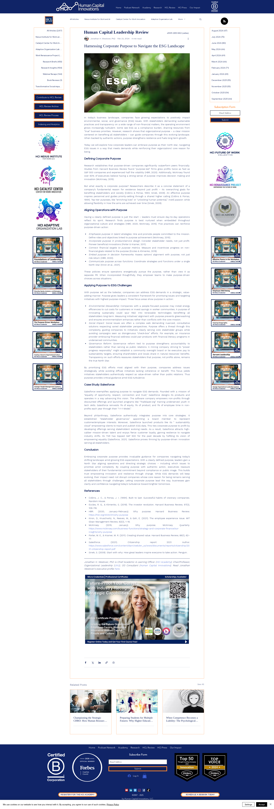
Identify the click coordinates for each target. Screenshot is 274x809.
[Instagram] (139, 790)
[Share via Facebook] (85, 662)
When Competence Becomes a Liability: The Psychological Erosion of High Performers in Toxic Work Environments (182, 719)
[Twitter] (135, 790)
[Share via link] (106, 662)
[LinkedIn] (130, 790)
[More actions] (188, 38)
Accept (262, 804)
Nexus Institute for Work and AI (97, 19)
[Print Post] (113, 662)
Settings (248, 804)
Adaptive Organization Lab (162, 19)
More (180, 19)
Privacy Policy (113, 804)
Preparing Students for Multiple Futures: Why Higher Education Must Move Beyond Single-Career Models (136, 719)
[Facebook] (143, 790)
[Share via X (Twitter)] (92, 662)
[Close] (270, 804)
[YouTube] (126, 790)
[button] (200, 19)
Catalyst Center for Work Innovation (130, 19)
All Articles (74, 19)
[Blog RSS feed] (224, 21)
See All (201, 684)
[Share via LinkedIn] (99, 662)
